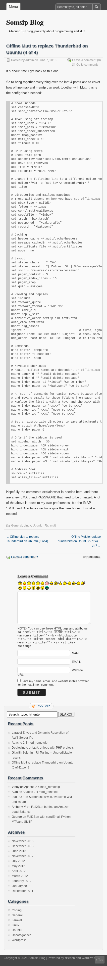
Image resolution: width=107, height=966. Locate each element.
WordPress (89, 958)
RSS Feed (44, 706)
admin (29, 60)
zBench (70, 958)
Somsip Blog (25, 22)
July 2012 (18, 861)
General (16, 525)
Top (100, 960)
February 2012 (22, 881)
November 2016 (23, 841)
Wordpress (19, 940)
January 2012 (21, 886)
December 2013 (23, 846)
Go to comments (87, 64)
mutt (53, 525)
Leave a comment (84, 60)
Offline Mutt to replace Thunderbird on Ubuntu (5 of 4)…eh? (78, 541)
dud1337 (18, 797)
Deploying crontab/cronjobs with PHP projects (43, 747)
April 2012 (19, 871)
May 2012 (18, 866)
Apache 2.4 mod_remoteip (30, 742)
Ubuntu (38, 525)
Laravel (17, 920)
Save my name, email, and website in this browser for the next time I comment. (53, 682)
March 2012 (20, 876)
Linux (27, 525)
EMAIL (76, 662)
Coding (17, 910)
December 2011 (22, 891)
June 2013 (19, 851)
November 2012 (23, 856)
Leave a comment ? (24, 557)
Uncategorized (22, 935)
